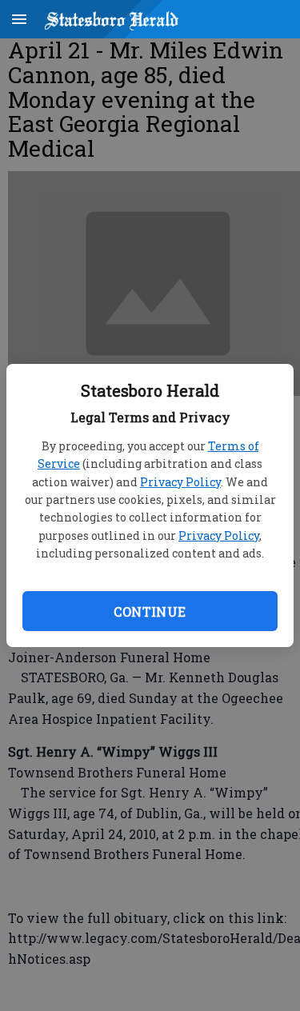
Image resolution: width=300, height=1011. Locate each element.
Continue (150, 611)
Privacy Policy (180, 482)
